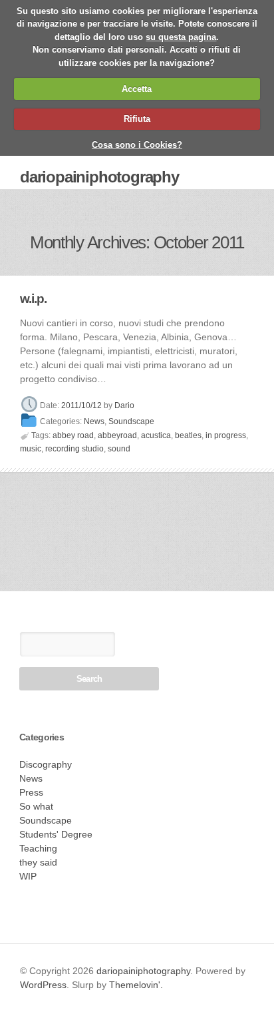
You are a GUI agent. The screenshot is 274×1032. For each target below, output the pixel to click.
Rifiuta (137, 119)
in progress (226, 435)
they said (38, 862)
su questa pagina (181, 37)
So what (36, 806)
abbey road (73, 435)
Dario (124, 405)
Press (31, 792)
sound (119, 449)
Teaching (38, 848)
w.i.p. (33, 299)
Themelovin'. (136, 984)
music (30, 449)
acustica (156, 435)
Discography (45, 764)
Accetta (137, 89)
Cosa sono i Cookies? (137, 145)
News (94, 422)
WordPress (43, 984)
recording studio (74, 449)
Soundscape (131, 422)
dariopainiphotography (99, 177)
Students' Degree (55, 834)
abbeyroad (117, 435)
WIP (28, 876)
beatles (188, 435)
